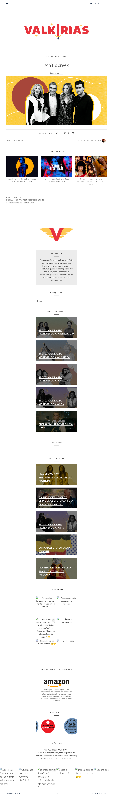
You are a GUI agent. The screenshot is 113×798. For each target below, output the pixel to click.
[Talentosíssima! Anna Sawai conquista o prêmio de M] (46, 628)
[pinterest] (65, 133)
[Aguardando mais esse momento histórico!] (67, 606)
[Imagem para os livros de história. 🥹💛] (46, 649)
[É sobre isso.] (67, 649)
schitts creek (56, 65)
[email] (73, 133)
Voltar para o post (56, 56)
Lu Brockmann (65, 758)
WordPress (96, 793)
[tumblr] (69, 133)
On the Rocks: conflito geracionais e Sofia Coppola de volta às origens (56, 500)
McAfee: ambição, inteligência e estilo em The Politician (55, 477)
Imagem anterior (56, 73)
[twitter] (56, 133)
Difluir (104, 793)
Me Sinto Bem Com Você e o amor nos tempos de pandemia (55, 571)
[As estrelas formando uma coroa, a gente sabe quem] (46, 606)
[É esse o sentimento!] (67, 628)
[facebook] (61, 133)
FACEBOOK (56, 443)
